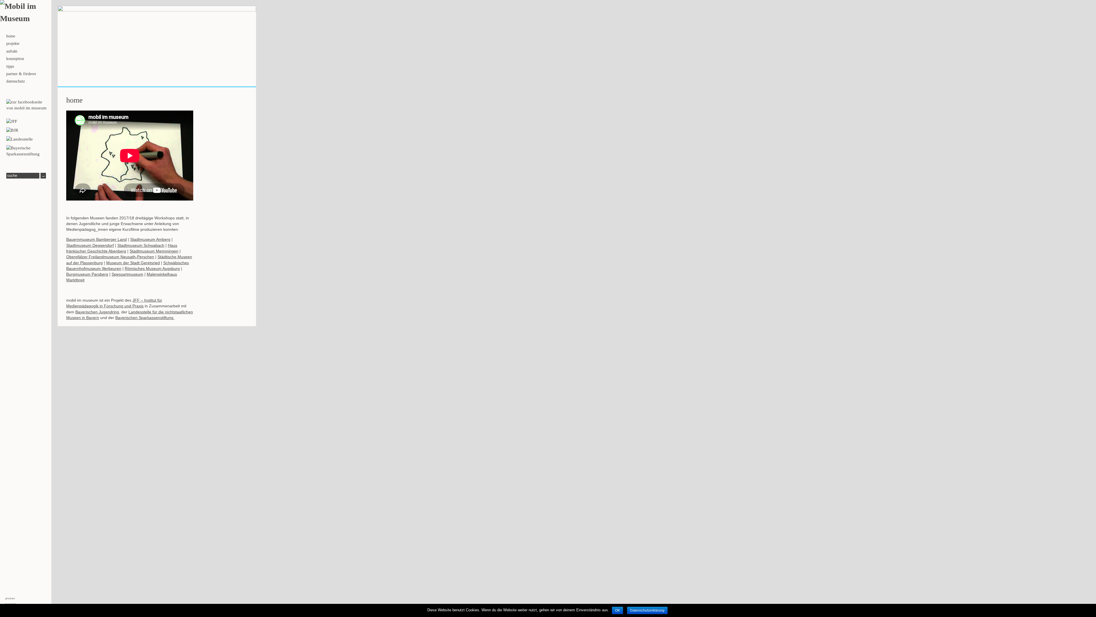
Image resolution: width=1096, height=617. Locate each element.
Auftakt (11, 51)
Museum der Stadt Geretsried (133, 263)
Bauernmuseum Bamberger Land (96, 239)
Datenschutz (15, 81)
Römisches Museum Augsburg (152, 268)
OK (617, 610)
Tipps (10, 66)
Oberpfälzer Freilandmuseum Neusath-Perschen (110, 257)
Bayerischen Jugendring (97, 312)
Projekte (12, 43)
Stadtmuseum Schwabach (140, 245)
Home (10, 36)
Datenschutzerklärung (647, 610)
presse (10, 598)
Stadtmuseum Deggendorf (90, 245)
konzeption (15, 59)
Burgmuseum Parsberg (87, 274)
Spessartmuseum (127, 274)
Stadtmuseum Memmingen (154, 251)
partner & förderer (21, 74)
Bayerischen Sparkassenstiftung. (144, 317)
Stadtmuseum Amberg (150, 239)
